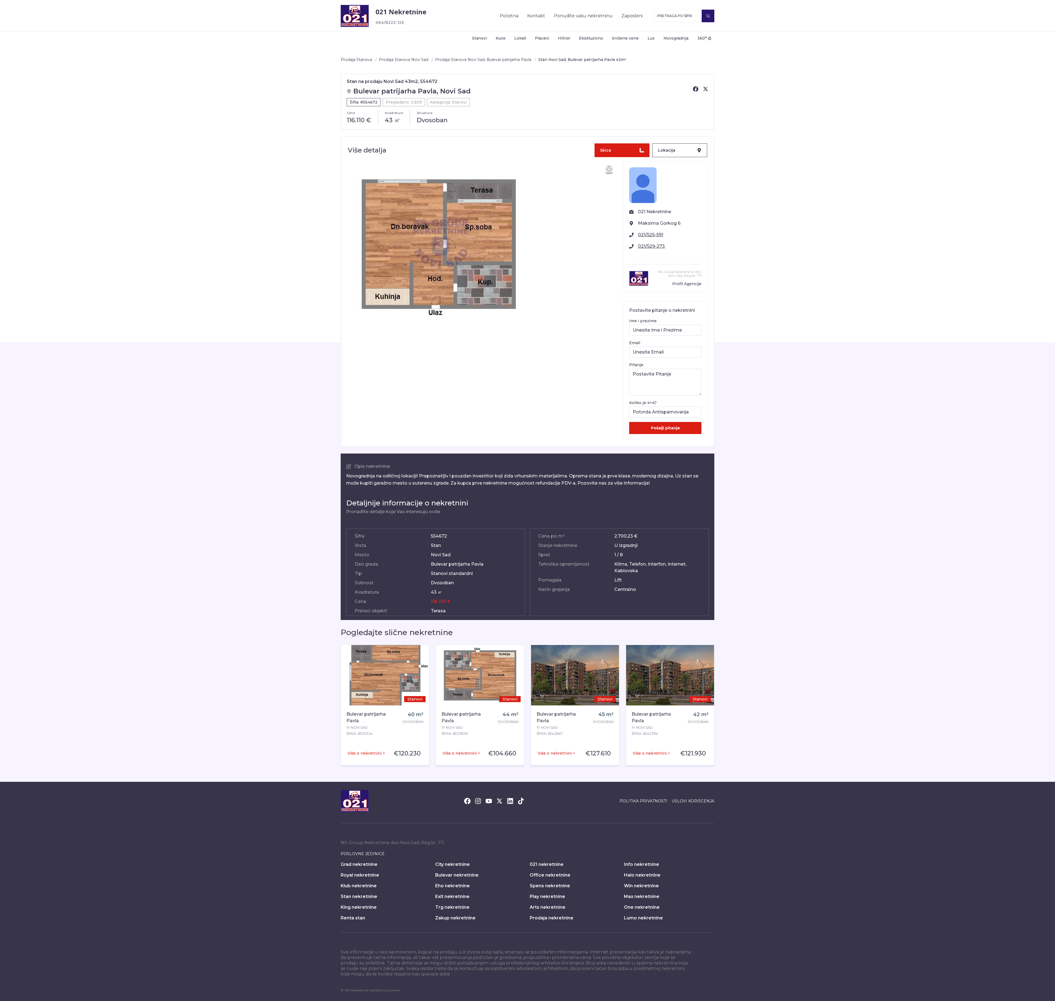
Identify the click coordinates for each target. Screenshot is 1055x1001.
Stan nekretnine (359, 896)
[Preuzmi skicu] (609, 169)
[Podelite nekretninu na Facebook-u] (695, 89)
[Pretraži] (708, 16)
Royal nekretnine (360, 875)
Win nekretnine (641, 885)
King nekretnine (359, 907)
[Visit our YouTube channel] (488, 801)
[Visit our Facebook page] (467, 801)
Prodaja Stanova (356, 59)
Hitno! (564, 38)
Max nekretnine (641, 896)
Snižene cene (625, 38)
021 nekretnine (546, 864)
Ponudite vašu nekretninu (583, 15)
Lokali (520, 38)
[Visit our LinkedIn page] (510, 801)
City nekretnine (452, 864)
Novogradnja (675, 38)
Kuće (501, 38)
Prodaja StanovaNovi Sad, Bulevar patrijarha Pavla (483, 59)
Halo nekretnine (642, 875)
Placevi (542, 38)
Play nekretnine (547, 896)
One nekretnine (642, 907)
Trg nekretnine (452, 907)
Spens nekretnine (550, 885)
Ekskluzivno (591, 38)
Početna (509, 15)
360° (702, 38)
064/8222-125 (390, 22)
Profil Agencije (686, 283)
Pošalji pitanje (665, 428)
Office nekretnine (550, 875)
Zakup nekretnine (455, 918)
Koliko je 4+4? (643, 402)
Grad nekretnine (359, 864)
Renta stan (353, 918)
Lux (651, 38)
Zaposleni (632, 15)
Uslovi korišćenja (693, 801)
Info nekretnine (641, 864)
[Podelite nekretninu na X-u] (705, 89)
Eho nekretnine (452, 885)
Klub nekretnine (359, 885)
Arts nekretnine (547, 907)
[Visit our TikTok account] (521, 801)
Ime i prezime (643, 320)
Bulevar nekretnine (457, 875)
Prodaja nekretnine (551, 918)
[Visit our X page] (499, 801)
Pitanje (636, 364)
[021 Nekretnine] (355, 16)
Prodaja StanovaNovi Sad (403, 59)
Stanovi (479, 38)
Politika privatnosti (643, 801)
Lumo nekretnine (643, 918)
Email (634, 342)
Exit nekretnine (452, 896)
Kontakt (536, 15)
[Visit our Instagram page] (478, 801)
